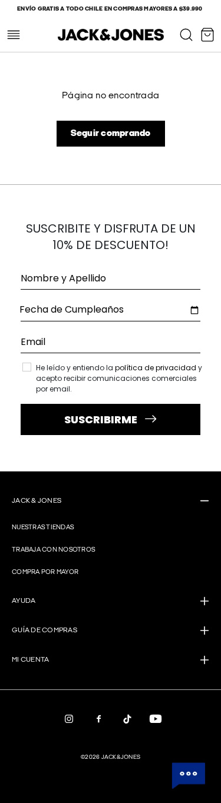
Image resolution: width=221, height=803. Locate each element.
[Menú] (13, 34)
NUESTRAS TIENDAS (43, 527)
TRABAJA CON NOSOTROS (53, 549)
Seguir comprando (111, 133)
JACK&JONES (121, 757)
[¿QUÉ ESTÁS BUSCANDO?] (186, 34)
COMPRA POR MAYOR (45, 572)
